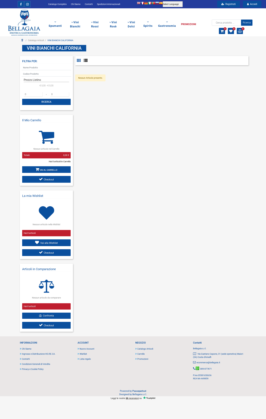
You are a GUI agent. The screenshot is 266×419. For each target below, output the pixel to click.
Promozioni (142, 359)
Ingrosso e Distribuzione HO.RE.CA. (38, 354)
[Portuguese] (153, 4)
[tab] (80, 61)
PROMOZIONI (188, 24)
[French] (142, 4)
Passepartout (139, 391)
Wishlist (83, 354)
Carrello (141, 354)
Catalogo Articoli (36, 40)
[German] (146, 4)
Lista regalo (85, 359)
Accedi (253, 4)
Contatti (89, 4)
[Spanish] (161, 4)
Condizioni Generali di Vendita (36, 364)
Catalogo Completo (57, 4)
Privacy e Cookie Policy (33, 369)
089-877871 (206, 369)
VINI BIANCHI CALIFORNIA (60, 40)
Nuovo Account (87, 349)
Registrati (230, 4)
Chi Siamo (76, 4)
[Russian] (157, 4)
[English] (139, 4)
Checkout (49, 179)
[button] (246, 23)
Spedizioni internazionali (108, 4)
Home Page (22, 40)
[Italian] (150, 4)
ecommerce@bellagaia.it (208, 362)
